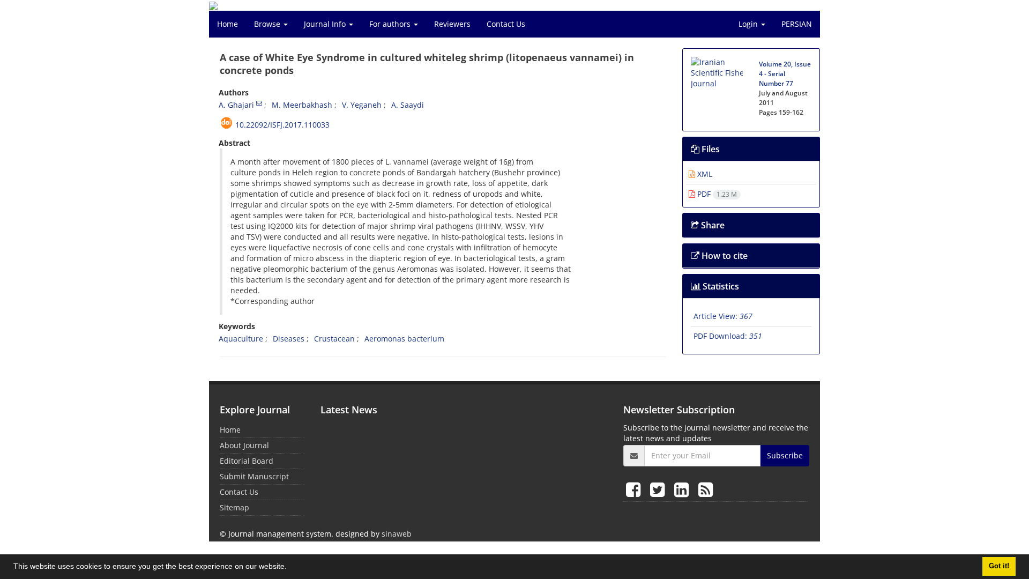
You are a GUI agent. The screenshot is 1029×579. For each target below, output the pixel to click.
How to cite (723, 256)
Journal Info (326, 24)
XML (703, 174)
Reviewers (452, 24)
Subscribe (785, 455)
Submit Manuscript (254, 476)
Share (712, 225)
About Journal (244, 445)
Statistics (719, 286)
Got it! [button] (999, 566)
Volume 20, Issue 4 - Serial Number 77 (785, 74)
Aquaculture (241, 338)
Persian (796, 24)
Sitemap (234, 507)
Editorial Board (246, 461)
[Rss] (705, 489)
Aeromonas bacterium (404, 338)
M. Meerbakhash (302, 105)
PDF (716, 194)
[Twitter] (659, 489)
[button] (290, 567)
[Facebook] (635, 489)
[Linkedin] (684, 489)
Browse (268, 24)
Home (227, 24)
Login (749, 24)
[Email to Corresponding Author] (259, 103)
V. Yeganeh (362, 105)
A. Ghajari (236, 105)
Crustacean (334, 338)
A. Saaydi (407, 105)
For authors (391, 24)
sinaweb (397, 534)
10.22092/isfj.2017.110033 (282, 125)
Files (709, 149)
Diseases (288, 338)
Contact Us (506, 24)
